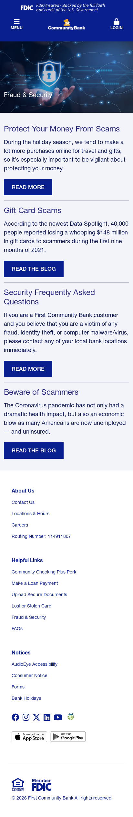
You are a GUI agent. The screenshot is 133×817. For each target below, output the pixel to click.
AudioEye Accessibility (34, 664)
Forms (18, 687)
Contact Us (23, 502)
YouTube (58, 717)
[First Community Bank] (66, 24)
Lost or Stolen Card (31, 606)
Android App (68, 739)
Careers (20, 525)
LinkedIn (47, 717)
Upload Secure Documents (39, 594)
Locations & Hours (30, 513)
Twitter (36, 717)
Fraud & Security (29, 617)
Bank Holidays (26, 698)
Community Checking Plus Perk (44, 572)
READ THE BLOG (34, 268)
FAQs (17, 628)
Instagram (26, 717)
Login (116, 27)
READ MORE (28, 187)
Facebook (15, 717)
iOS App (29, 739)
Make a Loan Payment (35, 583)
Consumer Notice (29, 675)
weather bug (70, 717)
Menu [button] (17, 27)
